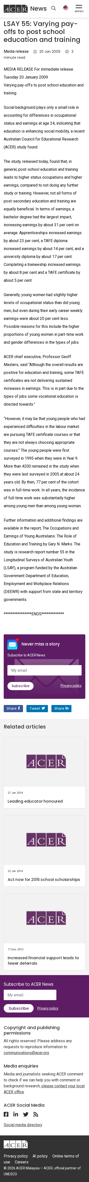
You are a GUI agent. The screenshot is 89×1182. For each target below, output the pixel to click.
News (38, 8)
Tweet (34, 708)
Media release (16, 51)
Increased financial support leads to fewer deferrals (43, 960)
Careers (21, 1162)
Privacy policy (71, 686)
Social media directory (23, 1125)
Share (12, 708)
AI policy (40, 1156)
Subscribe (20, 685)
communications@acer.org (26, 1052)
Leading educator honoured (35, 801)
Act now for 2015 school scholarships (44, 879)
